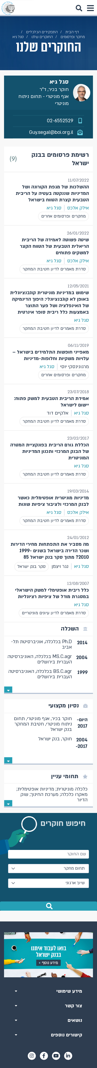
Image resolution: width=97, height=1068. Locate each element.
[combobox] (48, 868)
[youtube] (56, 1056)
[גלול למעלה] (48, 921)
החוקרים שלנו (42, 36)
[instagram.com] (32, 1056)
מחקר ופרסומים (73, 36)
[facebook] (44, 1056)
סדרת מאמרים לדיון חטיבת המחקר (54, 269)
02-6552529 (60, 121)
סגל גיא (54, 208)
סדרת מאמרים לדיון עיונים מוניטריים (54, 613)
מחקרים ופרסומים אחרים (63, 216)
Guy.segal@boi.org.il (51, 132)
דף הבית (72, 32)
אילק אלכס (78, 208)
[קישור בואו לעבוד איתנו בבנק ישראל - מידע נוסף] (48, 954)
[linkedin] (68, 1056)
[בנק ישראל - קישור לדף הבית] (8, 8)
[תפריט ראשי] (90, 8)
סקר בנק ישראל (32, 566)
